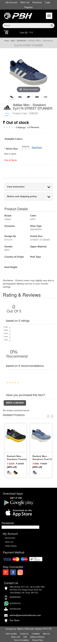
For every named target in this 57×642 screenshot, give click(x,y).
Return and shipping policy (22, 196)
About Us (46, 634)
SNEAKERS (21, 41)
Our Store (14, 620)
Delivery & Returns (37, 637)
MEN (13, 41)
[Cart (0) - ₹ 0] (6, 32)
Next (52, 416)
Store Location (11, 634)
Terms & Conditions (21, 640)
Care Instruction (16, 187)
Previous (48, 416)
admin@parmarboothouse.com (25, 615)
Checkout (37, 2)
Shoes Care (15, 637)
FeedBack (36, 634)
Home (6, 41)
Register (28, 7)
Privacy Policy (37, 640)
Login (47, 2)
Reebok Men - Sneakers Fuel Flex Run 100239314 (21, 459)
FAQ (25, 637)
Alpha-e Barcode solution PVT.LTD (34, 628)
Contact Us (24, 634)
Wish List (24, 2)
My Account (11, 2)
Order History (11, 546)
